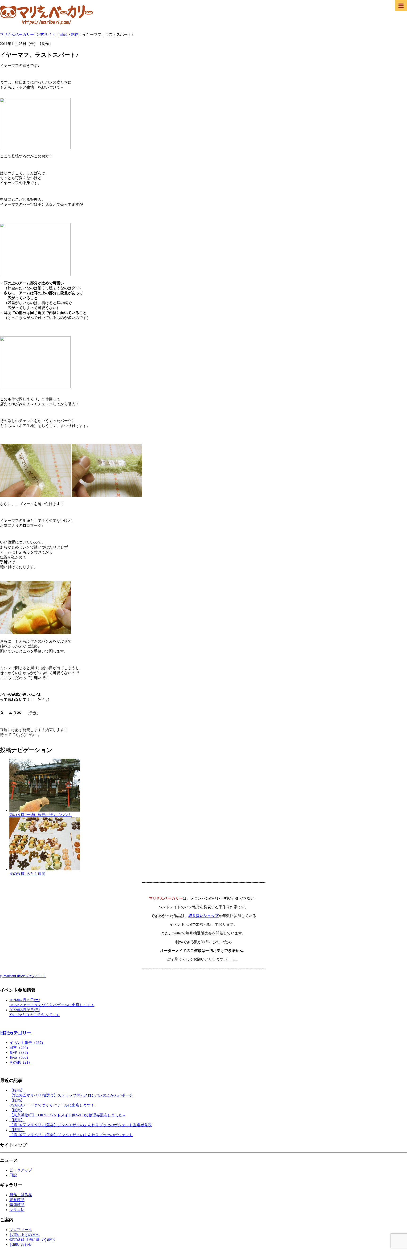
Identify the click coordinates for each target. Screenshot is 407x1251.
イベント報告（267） (27, 1043)
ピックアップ (20, 1170)
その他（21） (20, 1062)
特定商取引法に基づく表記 (32, 1240)
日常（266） (19, 1048)
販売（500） (19, 1057)
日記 (13, 1175)
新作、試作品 (20, 1195)
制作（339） (19, 1052)
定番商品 (16, 1200)
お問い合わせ (20, 1245)
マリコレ (16, 1210)
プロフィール (20, 1230)
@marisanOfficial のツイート (23, 976)
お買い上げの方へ (24, 1235)
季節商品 (16, 1205)
